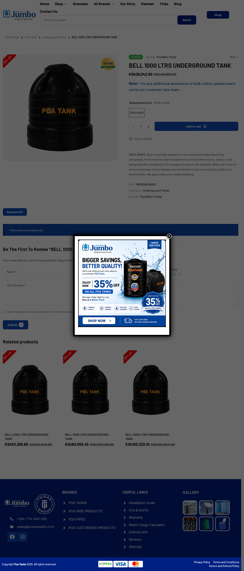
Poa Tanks (20, 564)
